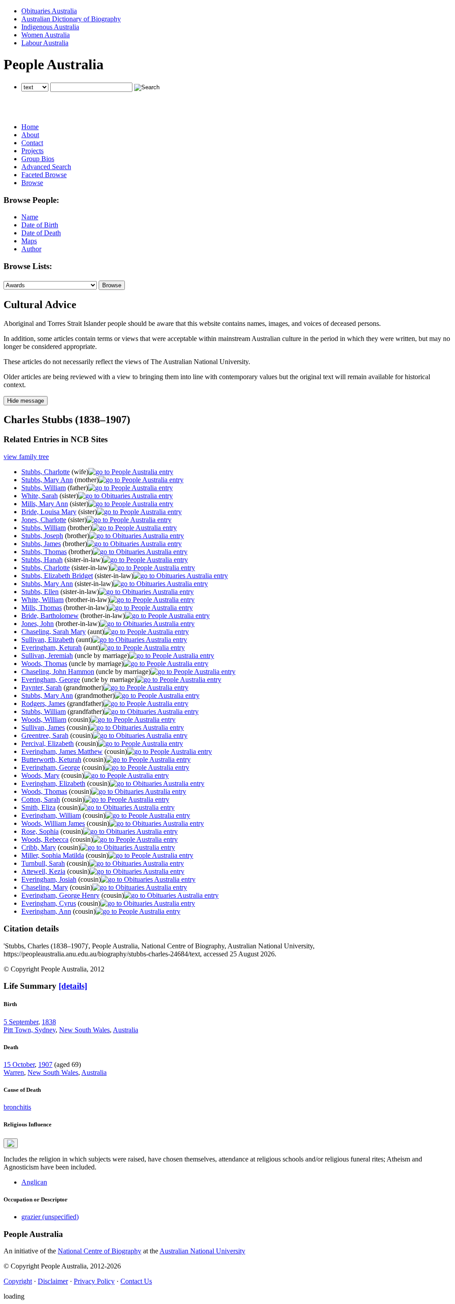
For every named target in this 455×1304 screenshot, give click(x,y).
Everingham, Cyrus (48, 903)
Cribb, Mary (38, 847)
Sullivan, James (43, 727)
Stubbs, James (41, 543)
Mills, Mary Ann (44, 503)
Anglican (34, 1182)
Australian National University (202, 1251)
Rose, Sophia (40, 831)
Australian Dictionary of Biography (71, 19)
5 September (21, 1022)
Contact (32, 143)
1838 (49, 1022)
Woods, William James (53, 823)
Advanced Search (46, 166)
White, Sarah (39, 495)
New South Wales (84, 1030)
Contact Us (136, 1281)
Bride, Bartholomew (50, 615)
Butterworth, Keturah (51, 759)
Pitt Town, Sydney (30, 1030)
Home (30, 127)
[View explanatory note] (11, 1143)
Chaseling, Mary (44, 887)
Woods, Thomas (44, 663)
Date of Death (41, 233)
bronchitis (17, 1107)
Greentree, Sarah (44, 735)
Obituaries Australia (49, 11)
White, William (42, 599)
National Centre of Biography (99, 1251)
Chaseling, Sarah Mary (53, 631)
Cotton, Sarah (40, 799)
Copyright (18, 1281)
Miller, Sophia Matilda (52, 855)
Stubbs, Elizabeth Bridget (57, 575)
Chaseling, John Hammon (57, 671)
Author (31, 249)
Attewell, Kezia (43, 871)
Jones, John (37, 623)
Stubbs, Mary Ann (47, 480)
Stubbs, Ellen (40, 591)
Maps (29, 241)
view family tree (26, 456)
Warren (14, 1072)
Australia (125, 1030)
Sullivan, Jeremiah (47, 655)
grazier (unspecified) (50, 1217)
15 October (19, 1064)
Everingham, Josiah (48, 879)
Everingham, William (51, 815)
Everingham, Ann (46, 911)
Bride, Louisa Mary (48, 511)
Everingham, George (50, 679)
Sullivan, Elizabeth (47, 639)
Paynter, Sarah (41, 687)
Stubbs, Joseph (42, 535)
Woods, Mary (40, 775)
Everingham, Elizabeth (53, 783)
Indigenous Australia (50, 27)
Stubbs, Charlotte (45, 472)
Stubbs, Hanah (42, 559)
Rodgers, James (43, 703)
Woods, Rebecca (44, 839)
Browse (32, 182)
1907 (45, 1064)
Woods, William (43, 719)
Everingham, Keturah (51, 647)
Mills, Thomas (41, 607)
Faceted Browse (44, 174)
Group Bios (37, 159)
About (30, 135)
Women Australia (45, 35)
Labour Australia (44, 43)
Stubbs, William (43, 487)
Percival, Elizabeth (47, 743)
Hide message (25, 400)
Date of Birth (39, 225)
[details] (73, 986)
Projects (32, 151)
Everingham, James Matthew (62, 751)
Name (29, 217)
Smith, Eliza (38, 807)
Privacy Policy (94, 1281)
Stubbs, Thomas (44, 551)
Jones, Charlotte (43, 519)
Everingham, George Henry (60, 895)
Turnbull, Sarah (43, 863)
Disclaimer (53, 1281)
